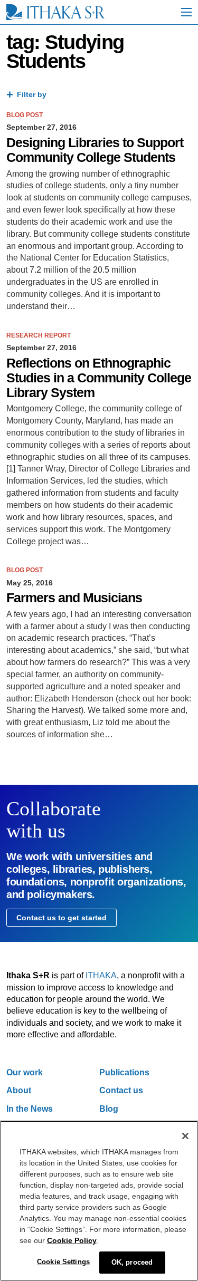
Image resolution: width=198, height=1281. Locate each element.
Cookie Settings (63, 1262)
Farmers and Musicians (74, 598)
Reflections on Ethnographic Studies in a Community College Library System (98, 378)
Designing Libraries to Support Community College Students (94, 150)
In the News (29, 1108)
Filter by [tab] (31, 94)
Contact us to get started (61, 917)
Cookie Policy (72, 1240)
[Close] (185, 1136)
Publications (124, 1072)
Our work (24, 1072)
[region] (99, 1201)
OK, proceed (132, 1262)
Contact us (121, 1090)
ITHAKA (101, 975)
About (18, 1090)
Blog (108, 1108)
